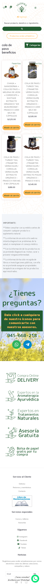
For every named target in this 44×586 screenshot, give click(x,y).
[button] (35, 8)
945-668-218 (22, 335)
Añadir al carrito (11, 127)
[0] (4, 8)
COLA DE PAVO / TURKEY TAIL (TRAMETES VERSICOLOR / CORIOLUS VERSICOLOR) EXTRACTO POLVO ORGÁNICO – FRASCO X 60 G (32, 169)
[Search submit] (22, 29)
